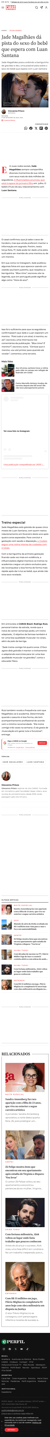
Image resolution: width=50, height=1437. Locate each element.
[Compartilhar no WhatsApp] (26, 128)
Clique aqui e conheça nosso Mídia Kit (17, 1414)
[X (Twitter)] (15, 1349)
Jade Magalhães (13, 762)
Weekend (42, 1381)
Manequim (40, 1365)
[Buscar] (36, 7)
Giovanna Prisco (16, 111)
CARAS (5, 1362)
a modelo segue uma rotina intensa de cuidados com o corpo (24, 544)
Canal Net (6, 1378)
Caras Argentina (19, 1378)
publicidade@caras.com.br (13, 1410)
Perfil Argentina (29, 1381)
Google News (20, 747)
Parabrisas (15, 1381)
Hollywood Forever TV (11, 1365)
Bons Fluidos (38, 1359)
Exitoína (31, 1378)
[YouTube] (21, 1349)
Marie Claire (42, 1378)
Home (4, 30)
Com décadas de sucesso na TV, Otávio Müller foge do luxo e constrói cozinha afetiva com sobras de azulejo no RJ (31, 956)
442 (3, 1384)
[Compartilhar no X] (36, 128)
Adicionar (42, 743)
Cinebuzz (14, 1362)
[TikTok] (27, 1349)
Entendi (11, 1430)
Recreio (25, 1367)
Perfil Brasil (15, 1367)
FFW (31, 1362)
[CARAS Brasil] (11, 7)
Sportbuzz (35, 1367)
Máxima (5, 1367)
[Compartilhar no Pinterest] (46, 128)
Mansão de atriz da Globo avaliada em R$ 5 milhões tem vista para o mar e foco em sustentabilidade (31, 926)
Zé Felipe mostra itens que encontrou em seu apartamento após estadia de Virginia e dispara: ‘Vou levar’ (30, 941)
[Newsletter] (41, 7)
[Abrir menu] (3, 7)
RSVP (44, 1367)
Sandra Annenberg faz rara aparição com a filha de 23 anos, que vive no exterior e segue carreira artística (30, 911)
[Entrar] (46, 7)
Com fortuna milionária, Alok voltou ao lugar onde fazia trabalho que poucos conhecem (30, 971)
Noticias (5, 1381)
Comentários (9, 120)
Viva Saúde (6, 1370)
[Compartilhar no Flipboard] (41, 128)
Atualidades (15, 30)
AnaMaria (6, 1359)
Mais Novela (28, 1365)
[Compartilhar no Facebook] (31, 128)
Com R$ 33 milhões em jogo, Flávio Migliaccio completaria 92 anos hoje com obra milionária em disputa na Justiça (30, 986)
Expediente (6, 1392)
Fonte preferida (30, 747)
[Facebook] (9, 1349)
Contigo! (23, 1362)
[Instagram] (4, 1349)
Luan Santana (35, 762)
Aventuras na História (21, 1359)
